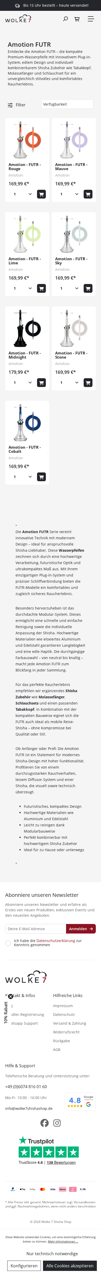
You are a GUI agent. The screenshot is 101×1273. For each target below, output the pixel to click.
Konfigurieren (24, 1266)
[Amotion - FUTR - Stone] (74, 328)
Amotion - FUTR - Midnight (25, 355)
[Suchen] (65, 18)
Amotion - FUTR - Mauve (71, 166)
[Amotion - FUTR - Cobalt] (27, 422)
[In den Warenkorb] (41, 194)
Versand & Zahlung (69, 1023)
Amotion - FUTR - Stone (71, 355)
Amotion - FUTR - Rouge (25, 166)
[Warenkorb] (77, 19)
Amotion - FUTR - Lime (25, 261)
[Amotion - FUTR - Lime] (27, 234)
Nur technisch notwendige (52, 1253)
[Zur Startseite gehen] (18, 18)
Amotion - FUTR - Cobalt (25, 449)
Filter (20, 105)
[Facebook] (44, 1123)
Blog (9, 1005)
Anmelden (78, 928)
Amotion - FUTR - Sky (71, 261)
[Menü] (90, 19)
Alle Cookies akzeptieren (69, 1266)
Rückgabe (61, 1040)
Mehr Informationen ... (63, 1241)
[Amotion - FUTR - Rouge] (27, 140)
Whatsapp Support (21, 1023)
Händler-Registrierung (24, 1014)
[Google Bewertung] (80, 1105)
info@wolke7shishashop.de (29, 1108)
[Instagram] (57, 1123)
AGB (56, 1049)
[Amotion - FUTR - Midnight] (27, 328)
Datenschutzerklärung (56, 940)
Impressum (63, 1005)
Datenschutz (64, 1014)
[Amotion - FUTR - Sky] (74, 234)
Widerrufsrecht (66, 1032)
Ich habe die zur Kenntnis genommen (48, 943)
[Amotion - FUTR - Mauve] (74, 140)
